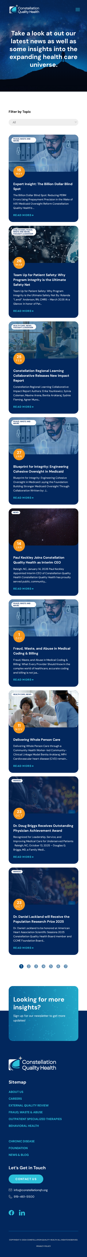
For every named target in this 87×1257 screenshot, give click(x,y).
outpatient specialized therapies (35, 1119)
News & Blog (19, 1155)
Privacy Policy (43, 1246)
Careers (15, 1099)
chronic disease (22, 1141)
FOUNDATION (18, 1148)
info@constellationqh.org (31, 1190)
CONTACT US (26, 1179)
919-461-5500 (24, 1196)
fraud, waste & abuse (26, 1112)
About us (16, 1092)
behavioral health (24, 1126)
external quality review (29, 1105)
